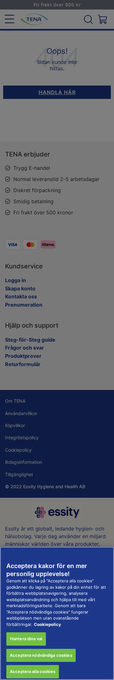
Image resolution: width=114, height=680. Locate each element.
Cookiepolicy (47, 624)
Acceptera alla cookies (32, 671)
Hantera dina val (26, 638)
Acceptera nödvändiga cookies (41, 655)
